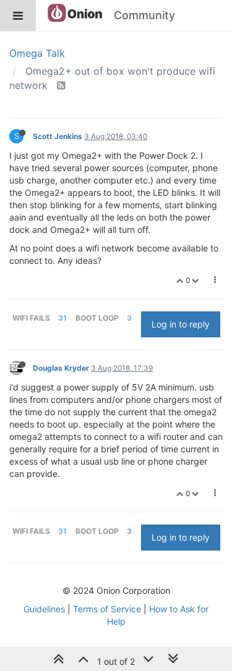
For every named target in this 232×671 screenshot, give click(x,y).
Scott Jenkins (57, 136)
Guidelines (44, 609)
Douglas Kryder (61, 368)
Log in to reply (181, 324)
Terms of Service (107, 609)
